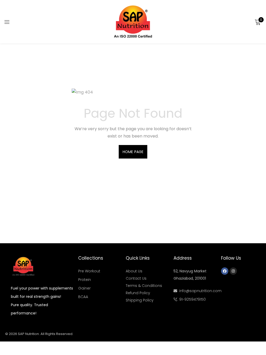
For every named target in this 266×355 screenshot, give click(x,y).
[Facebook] (224, 271)
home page (133, 151)
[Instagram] (233, 271)
